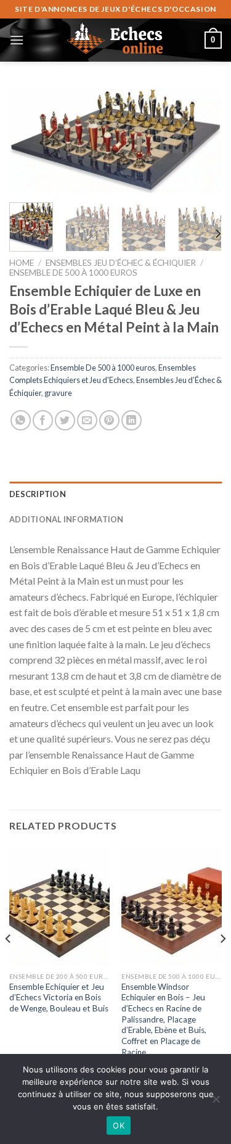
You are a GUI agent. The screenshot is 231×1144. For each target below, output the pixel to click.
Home (21, 263)
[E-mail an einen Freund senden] (87, 420)
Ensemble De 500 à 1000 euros (73, 273)
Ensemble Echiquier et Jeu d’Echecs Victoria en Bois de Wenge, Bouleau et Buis (58, 997)
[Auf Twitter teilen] (65, 420)
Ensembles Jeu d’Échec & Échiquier (121, 263)
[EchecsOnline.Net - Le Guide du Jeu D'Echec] (115, 40)
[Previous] (29, 141)
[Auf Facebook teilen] (43, 420)
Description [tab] (37, 494)
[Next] (202, 141)
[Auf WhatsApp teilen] (20, 420)
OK (118, 1125)
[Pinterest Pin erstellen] (109, 420)
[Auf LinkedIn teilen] (131, 420)
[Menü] (16, 40)
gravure (58, 393)
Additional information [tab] (66, 519)
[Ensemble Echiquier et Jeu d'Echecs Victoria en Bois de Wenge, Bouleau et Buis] (59, 906)
